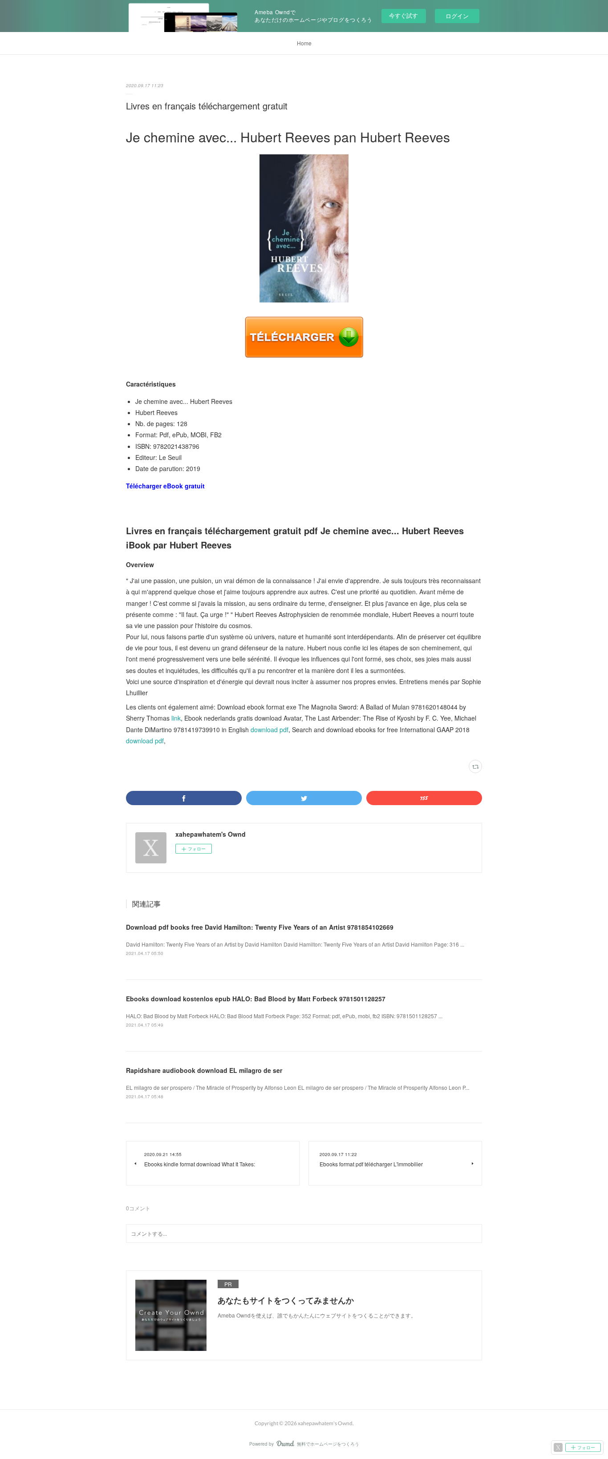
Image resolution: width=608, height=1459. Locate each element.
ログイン (457, 16)
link (176, 717)
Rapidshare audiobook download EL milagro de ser (204, 1070)
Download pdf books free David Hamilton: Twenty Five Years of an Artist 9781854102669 (259, 927)
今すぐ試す (403, 15)
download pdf (269, 729)
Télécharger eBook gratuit (165, 485)
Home (304, 43)
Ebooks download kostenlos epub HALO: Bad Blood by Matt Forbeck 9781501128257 (255, 998)
